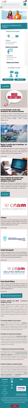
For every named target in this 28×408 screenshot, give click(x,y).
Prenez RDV (21, 79)
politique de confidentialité (19, 402)
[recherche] (25, 4)
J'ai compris (15, 406)
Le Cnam (2, 304)
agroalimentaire (18, 374)
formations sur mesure (21, 336)
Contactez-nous (9, 79)
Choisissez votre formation (12, 47)
